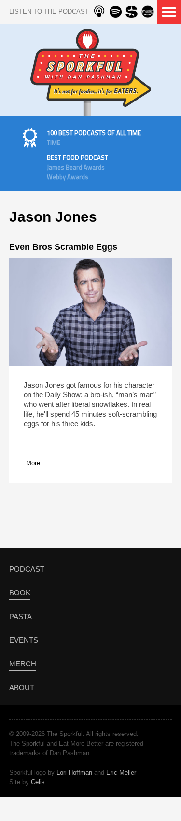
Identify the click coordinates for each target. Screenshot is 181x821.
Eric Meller (121, 772)
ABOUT (21, 687)
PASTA (20, 616)
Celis (38, 782)
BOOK (19, 593)
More (33, 463)
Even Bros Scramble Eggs (63, 247)
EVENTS (23, 640)
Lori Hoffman (74, 772)
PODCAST (26, 569)
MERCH (22, 664)
